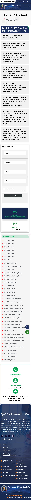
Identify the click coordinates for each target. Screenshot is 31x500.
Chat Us (15, 227)
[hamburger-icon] (26, 7)
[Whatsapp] (27, 332)
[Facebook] (2, 436)
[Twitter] (6, 436)
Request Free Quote (21, 1)
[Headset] (27, 327)
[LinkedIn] (9, 436)
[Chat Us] (15, 223)
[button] (29, 7)
